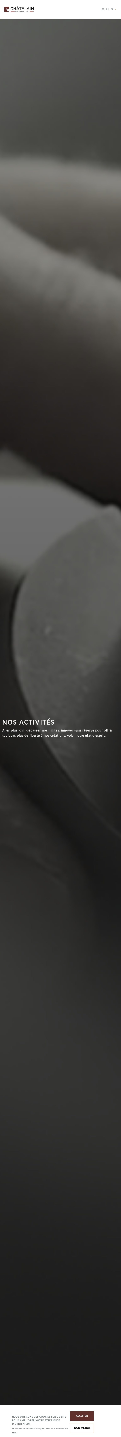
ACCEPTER (82, 1416)
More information (28, 1432)
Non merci (82, 1428)
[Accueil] (20, 9)
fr (113, 9)
